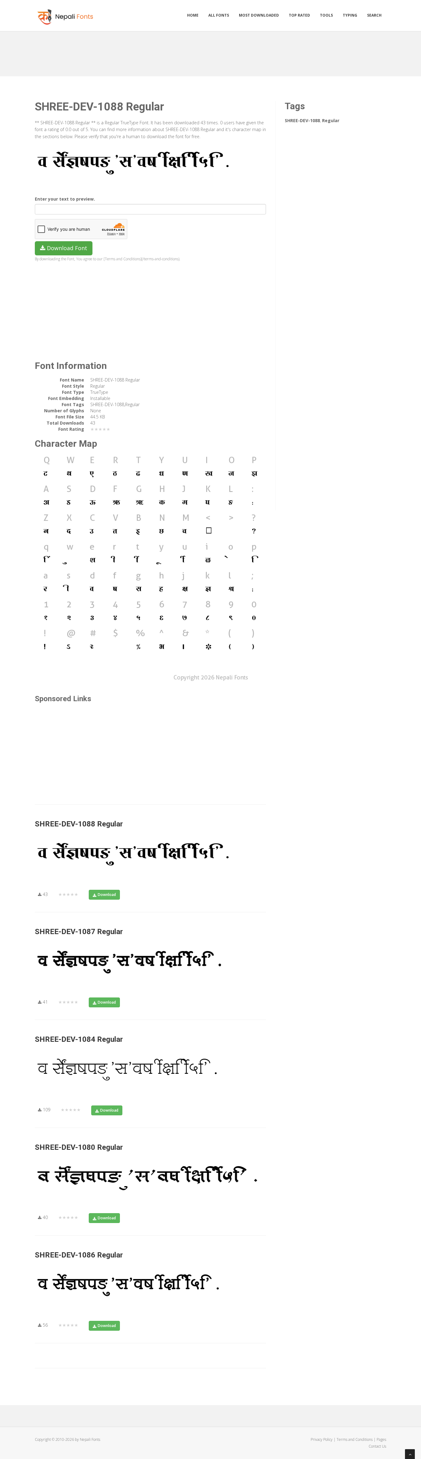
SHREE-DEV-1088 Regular (79, 824)
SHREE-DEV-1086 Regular (79, 1255)
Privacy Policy (322, 1439)
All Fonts (218, 15)
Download (107, 894)
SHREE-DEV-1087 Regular (79, 931)
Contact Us (377, 1446)
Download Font (66, 248)
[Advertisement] (210, 51)
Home (192, 15)
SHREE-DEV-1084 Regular (79, 1039)
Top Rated (299, 15)
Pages (381, 1439)
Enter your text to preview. (65, 199)
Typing (350, 15)
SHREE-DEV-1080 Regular (79, 1147)
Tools (326, 15)
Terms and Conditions (355, 1439)
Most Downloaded (259, 15)
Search (374, 15)
